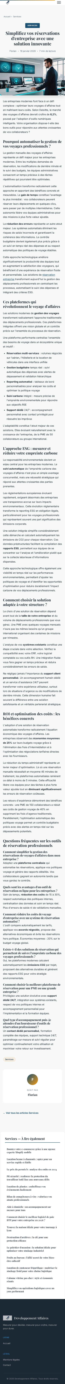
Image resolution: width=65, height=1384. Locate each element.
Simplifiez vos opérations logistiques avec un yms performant (30, 1290)
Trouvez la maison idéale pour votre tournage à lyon (32, 1229)
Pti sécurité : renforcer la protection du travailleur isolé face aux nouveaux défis (28, 1178)
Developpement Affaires (31, 1318)
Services (17, 16)
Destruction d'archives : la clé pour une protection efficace (27, 1239)
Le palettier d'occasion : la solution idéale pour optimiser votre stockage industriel (31, 1249)
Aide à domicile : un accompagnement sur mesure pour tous (29, 1208)
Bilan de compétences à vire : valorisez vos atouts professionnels (29, 1198)
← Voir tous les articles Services (20, 1112)
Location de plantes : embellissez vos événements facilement (26, 1188)
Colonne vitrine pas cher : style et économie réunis (30, 1280)
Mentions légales (11, 1359)
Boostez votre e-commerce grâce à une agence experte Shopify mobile (31, 1151)
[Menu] (59, 2)
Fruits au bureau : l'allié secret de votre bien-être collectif (31, 1259)
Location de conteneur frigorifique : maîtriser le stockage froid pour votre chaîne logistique (32, 1269)
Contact (7, 1365)
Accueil (7, 16)
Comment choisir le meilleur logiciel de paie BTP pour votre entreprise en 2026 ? (30, 1218)
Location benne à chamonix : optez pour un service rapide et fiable (29, 1161)
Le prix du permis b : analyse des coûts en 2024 (32, 1169)
